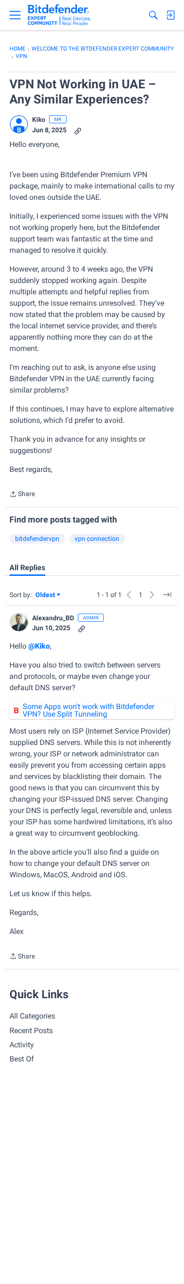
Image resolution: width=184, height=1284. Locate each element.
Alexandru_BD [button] (53, 618)
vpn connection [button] (97, 538)
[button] (18, 124)
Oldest (45, 595)
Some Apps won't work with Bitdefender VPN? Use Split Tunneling (88, 710)
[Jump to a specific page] (167, 594)
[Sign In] (170, 15)
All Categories (32, 1015)
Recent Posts (31, 1030)
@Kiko (39, 646)
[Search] (153, 15)
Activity (21, 1044)
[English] (59, 15)
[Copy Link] (78, 130)
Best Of (21, 1058)
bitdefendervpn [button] (37, 538)
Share (22, 495)
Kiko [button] (38, 119)
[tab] (27, 568)
